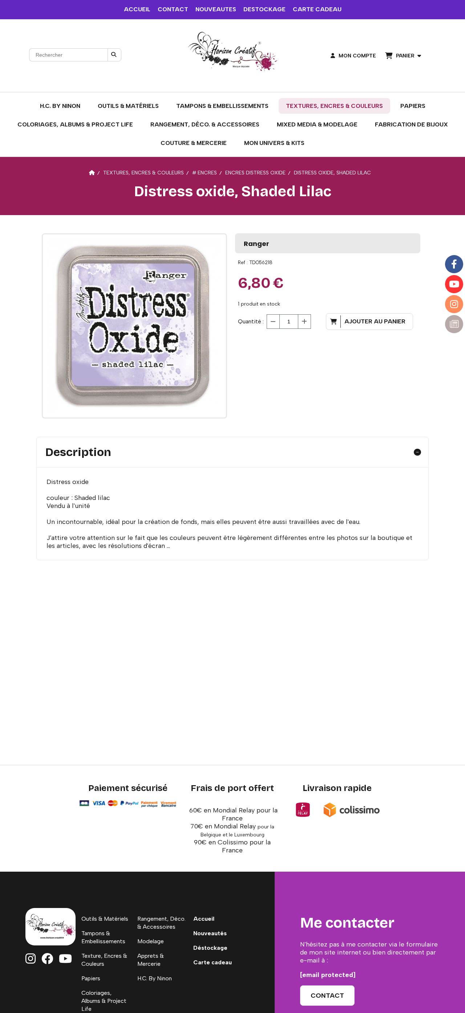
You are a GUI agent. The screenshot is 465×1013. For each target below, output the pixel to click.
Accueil (203, 918)
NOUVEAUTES (215, 9)
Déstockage (210, 947)
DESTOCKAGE (264, 9)
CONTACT (173, 9)
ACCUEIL (137, 9)
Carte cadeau (212, 962)
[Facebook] (454, 264)
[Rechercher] (114, 54)
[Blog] (454, 324)
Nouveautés (210, 933)
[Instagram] (454, 304)
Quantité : (251, 321)
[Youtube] (454, 284)
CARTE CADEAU (317, 9)
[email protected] (328, 975)
